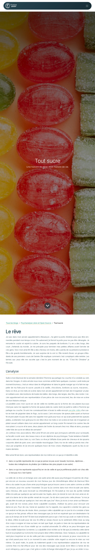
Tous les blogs (12, 323)
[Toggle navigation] (87, 5)
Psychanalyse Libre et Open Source (36, 323)
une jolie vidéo (74, 410)
